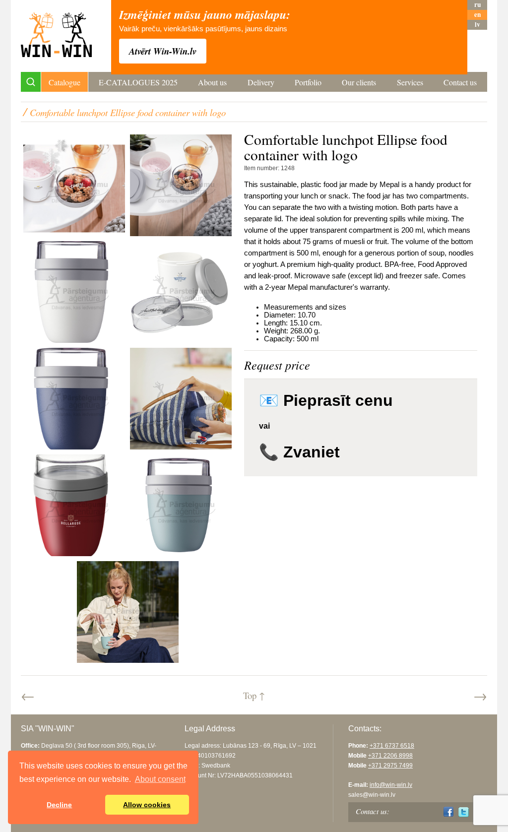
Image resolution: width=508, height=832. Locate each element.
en (477, 14)
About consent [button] (160, 779)
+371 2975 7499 (390, 765)
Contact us (460, 82)
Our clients (359, 82)
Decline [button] (59, 805)
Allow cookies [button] (147, 805)
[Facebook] (449, 812)
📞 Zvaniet (299, 452)
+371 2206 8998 (390, 755)
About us (212, 82)
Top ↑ (254, 695)
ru (477, 4)
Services (410, 82)
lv (477, 24)
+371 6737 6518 (392, 745)
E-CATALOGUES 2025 (138, 82)
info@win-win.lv (391, 784)
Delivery (261, 82)
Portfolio (308, 82)
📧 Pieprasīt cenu (326, 400)
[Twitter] (463, 812)
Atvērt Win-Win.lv (162, 51)
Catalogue (64, 82)
